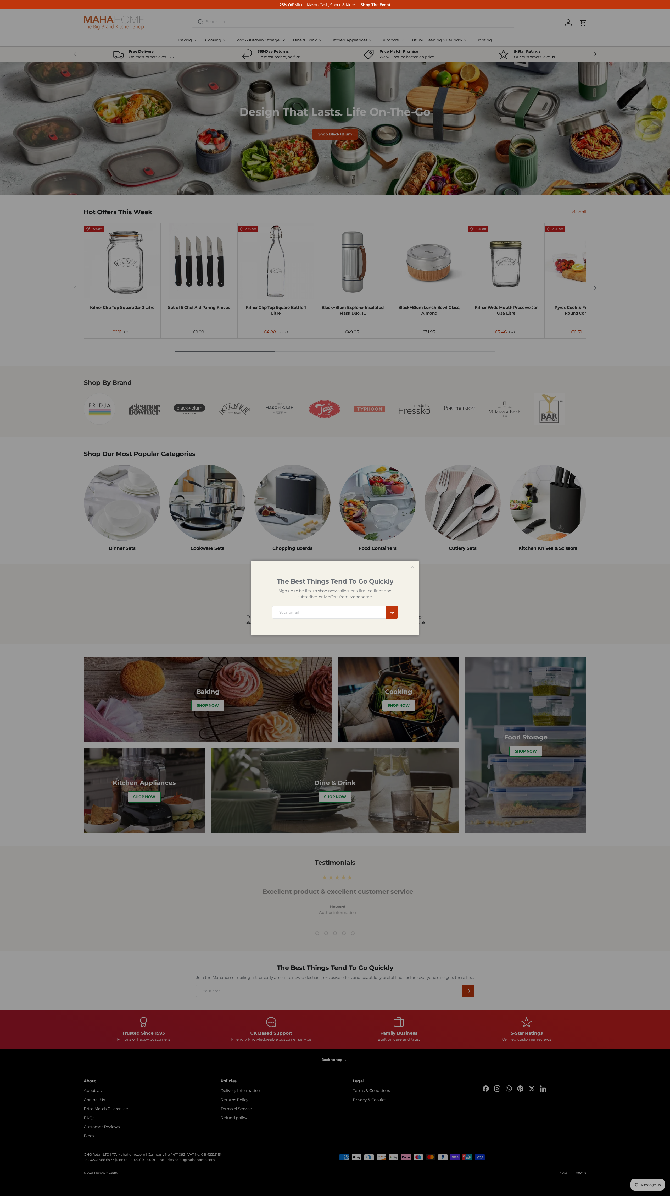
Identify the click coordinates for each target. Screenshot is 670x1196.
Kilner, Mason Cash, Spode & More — (335, 5)
